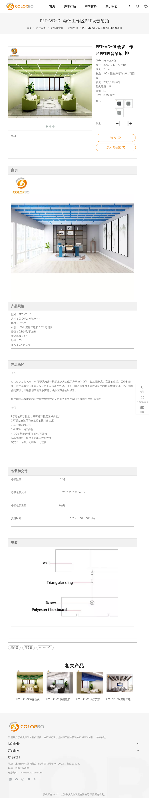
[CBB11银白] (119, 112)
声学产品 (70, 6)
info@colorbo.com (32, 772)
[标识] (26, 726)
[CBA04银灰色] (128, 103)
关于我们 (111, 6)
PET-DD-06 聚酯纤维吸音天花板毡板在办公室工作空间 (119, 699)
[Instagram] (23, 779)
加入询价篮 (113, 147)
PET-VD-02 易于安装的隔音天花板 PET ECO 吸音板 (89, 699)
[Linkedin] (10, 779)
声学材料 (90, 6)
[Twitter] (35, 779)
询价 (113, 138)
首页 (52, 6)
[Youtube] (29, 779)
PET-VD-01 (45, 647)
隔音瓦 (28, 647)
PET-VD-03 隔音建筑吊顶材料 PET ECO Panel (59, 699)
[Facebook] (16, 779)
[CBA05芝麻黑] (119, 103)
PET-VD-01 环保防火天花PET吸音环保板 (29, 699)
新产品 (14, 647)
